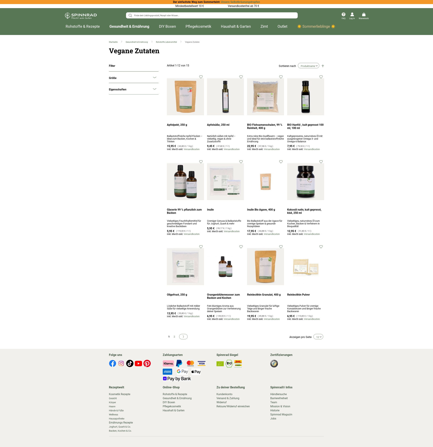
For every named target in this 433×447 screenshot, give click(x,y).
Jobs (273, 418)
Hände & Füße (116, 410)
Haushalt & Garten (236, 26)
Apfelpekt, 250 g (177, 124)
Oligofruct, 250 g (177, 294)
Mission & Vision (280, 406)
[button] (201, 77)
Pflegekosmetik (198, 26)
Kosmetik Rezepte (119, 394)
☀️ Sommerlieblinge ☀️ (316, 26)
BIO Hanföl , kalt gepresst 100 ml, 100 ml (305, 126)
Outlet (282, 26)
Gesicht (113, 398)
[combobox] (212, 15)
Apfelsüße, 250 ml (218, 124)
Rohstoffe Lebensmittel (166, 42)
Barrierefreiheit (279, 398)
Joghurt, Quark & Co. (120, 426)
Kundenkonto (224, 394)
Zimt (264, 26)
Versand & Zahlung (227, 398)
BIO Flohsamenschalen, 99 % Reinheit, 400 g (264, 126)
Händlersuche (278, 394)
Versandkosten (192, 149)
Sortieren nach (287, 66)
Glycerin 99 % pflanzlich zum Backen (184, 211)
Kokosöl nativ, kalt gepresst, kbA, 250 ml (304, 211)
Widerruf (221, 402)
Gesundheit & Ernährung (129, 26)
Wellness (113, 414)
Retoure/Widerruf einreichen (233, 406)
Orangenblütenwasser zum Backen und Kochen (223, 296)
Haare (112, 406)
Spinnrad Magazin (281, 414)
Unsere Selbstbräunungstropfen (240, 2)
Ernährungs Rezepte (121, 422)
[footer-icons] (112, 364)
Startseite (113, 42)
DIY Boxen (167, 26)
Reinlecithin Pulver (298, 294)
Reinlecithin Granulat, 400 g (264, 294)
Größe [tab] (113, 78)
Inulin (210, 209)
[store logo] (81, 16)
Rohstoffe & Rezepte (83, 26)
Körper (112, 402)
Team (273, 402)
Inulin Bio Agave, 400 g (261, 209)
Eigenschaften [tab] (117, 89)
